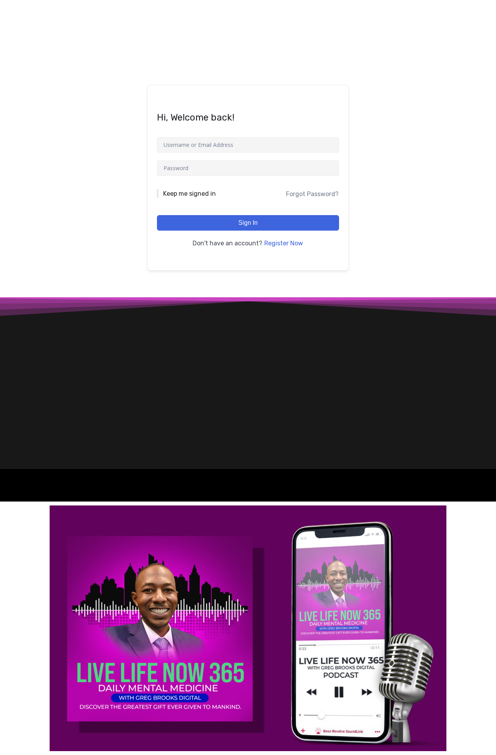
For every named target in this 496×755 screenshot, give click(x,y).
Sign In (248, 222)
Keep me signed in (189, 193)
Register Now (283, 243)
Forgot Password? (312, 194)
